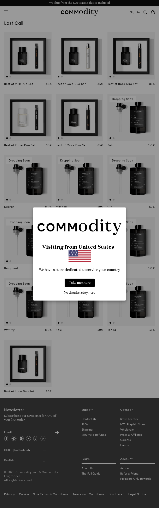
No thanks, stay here (79, 292)
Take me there (79, 282)
